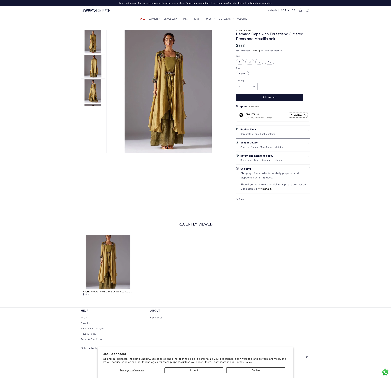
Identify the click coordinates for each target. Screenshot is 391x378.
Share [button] (242, 199)
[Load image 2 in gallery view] (93, 67)
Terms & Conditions (91, 339)
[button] (154, 19)
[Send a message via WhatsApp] (385, 372)
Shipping (256, 51)
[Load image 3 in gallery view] (93, 91)
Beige (242, 73)
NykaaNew (296, 115)
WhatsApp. (265, 188)
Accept (194, 370)
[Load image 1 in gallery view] (93, 42)
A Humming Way (244, 31)
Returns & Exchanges (92, 328)
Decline (256, 370)
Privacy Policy (243, 361)
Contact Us (156, 317)
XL (269, 61)
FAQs (84, 317)
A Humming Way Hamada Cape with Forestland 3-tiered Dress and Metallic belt (108, 292)
